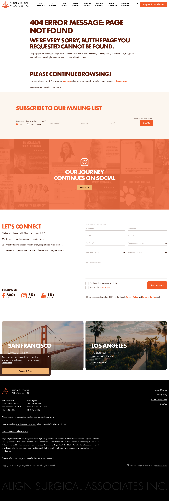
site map (67, 81)
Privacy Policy (132, 297)
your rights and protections (26, 424)
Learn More (7, 362)
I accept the (95, 287)
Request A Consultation (153, 4)
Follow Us (84, 187)
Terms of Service (149, 297)
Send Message (157, 285)
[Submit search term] (137, 4)
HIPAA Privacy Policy (159, 399)
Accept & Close (26, 371)
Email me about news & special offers (104, 283)
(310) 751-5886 (33, 410)
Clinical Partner (35, 124)
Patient (21, 124)
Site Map (163, 404)
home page (121, 81)
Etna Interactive (161, 465)
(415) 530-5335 (8, 410)
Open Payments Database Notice (15, 431)
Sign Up (146, 123)
